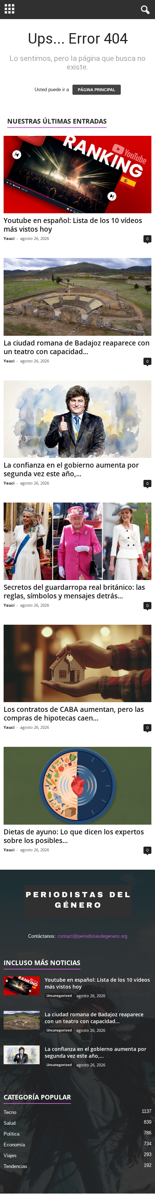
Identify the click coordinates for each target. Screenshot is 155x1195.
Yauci (9, 238)
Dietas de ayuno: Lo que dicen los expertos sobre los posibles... (74, 836)
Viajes (10, 1155)
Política (11, 1134)
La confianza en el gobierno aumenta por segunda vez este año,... (71, 469)
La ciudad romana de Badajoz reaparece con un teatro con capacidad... (77, 347)
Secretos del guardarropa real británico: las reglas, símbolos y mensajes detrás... (74, 592)
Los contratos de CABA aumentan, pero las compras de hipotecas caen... (74, 714)
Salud (9, 1123)
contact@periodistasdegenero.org (92, 936)
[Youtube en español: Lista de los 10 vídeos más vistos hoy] (77, 174)
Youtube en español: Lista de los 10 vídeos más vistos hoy (73, 225)
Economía (14, 1144)
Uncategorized (59, 995)
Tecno (10, 1112)
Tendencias (15, 1166)
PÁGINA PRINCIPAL (96, 90)
